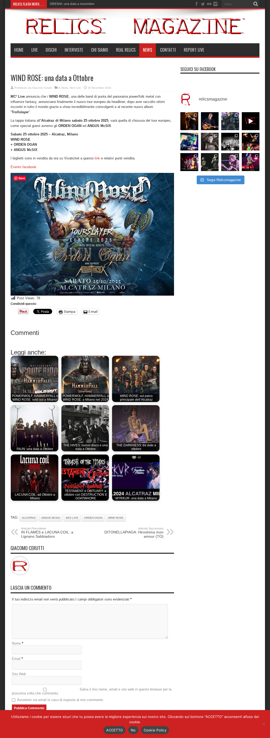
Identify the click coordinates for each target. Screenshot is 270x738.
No (133, 730)
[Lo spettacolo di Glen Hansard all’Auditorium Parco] (210, 121)
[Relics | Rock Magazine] (135, 30)
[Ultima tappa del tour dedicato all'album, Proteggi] (189, 121)
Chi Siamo (99, 50)
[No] (263, 724)
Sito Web (19, 674)
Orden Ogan (93, 517)
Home (18, 50)
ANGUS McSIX (50, 517)
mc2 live (72, 517)
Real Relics (126, 50)
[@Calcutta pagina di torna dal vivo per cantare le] (189, 142)
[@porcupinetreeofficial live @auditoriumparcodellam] (251, 162)
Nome (16, 643)
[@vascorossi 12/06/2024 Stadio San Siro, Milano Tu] (230, 121)
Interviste (74, 50)
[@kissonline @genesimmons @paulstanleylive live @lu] (189, 162)
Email (16, 659)
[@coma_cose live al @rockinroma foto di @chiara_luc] (230, 162)
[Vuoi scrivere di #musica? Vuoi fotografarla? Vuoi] (251, 121)
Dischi (51, 50)
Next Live (75, 87)
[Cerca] (255, 4)
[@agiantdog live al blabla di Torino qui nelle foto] (230, 142)
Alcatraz (29, 517)
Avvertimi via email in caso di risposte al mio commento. (60, 700)
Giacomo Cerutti (42, 87)
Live (34, 50)
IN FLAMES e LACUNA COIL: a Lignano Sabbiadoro (47, 532)
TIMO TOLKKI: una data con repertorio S (78, 4)
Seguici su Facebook (198, 69)
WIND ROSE (115, 517)
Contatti (168, 50)
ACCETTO (114, 730)
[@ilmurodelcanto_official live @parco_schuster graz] (210, 162)
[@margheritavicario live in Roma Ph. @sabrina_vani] (210, 142)
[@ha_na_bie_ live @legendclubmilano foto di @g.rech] (251, 142)
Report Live (194, 50)
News (147, 50)
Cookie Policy (155, 730)
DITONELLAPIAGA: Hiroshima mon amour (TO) (133, 532)
